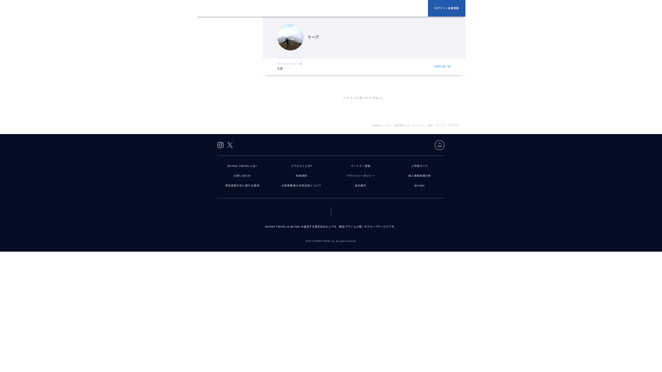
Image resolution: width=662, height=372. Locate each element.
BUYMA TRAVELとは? (242, 166)
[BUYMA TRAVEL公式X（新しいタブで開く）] (230, 145)
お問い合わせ (242, 175)
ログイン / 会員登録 (446, 8)
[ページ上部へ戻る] (439, 145)
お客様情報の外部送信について (301, 185)
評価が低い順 (442, 66)
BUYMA (420, 185)
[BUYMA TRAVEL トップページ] (314, 8)
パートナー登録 (361, 166)
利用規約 (301, 175)
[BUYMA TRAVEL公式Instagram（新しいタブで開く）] (220, 145)
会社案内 (360, 185)
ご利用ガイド (419, 166)
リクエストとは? (301, 166)
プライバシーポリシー (360, 175)
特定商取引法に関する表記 (242, 185)
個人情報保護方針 (419, 175)
